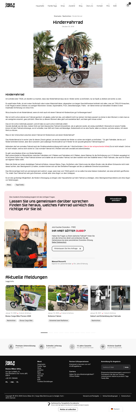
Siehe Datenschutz (59, 242)
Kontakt (40, 376)
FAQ (38, 378)
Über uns (40, 374)
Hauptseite (41, 364)
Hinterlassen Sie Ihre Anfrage (66, 248)
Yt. (17, 382)
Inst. (12, 382)
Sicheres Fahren (54, 316)
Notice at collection (68, 409)
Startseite (57, 16)
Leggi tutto (10, 281)
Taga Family (20, 185)
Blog (39, 372)
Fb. (7, 382)
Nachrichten (67, 16)
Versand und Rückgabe (91, 396)
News (9, 185)
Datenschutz (125, 396)
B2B (38, 379)
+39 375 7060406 (12, 378)
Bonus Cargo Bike (26, 320)
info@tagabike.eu (75, 366)
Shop (39, 368)
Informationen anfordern (116, 199)
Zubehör (40, 370)
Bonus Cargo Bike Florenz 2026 (18, 316)
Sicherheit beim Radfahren (58, 320)
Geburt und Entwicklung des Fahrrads (105, 316)
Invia (126, 367)
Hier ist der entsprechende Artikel (96, 146)
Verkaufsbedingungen (110, 396)
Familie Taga (41, 366)
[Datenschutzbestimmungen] (111, 372)
